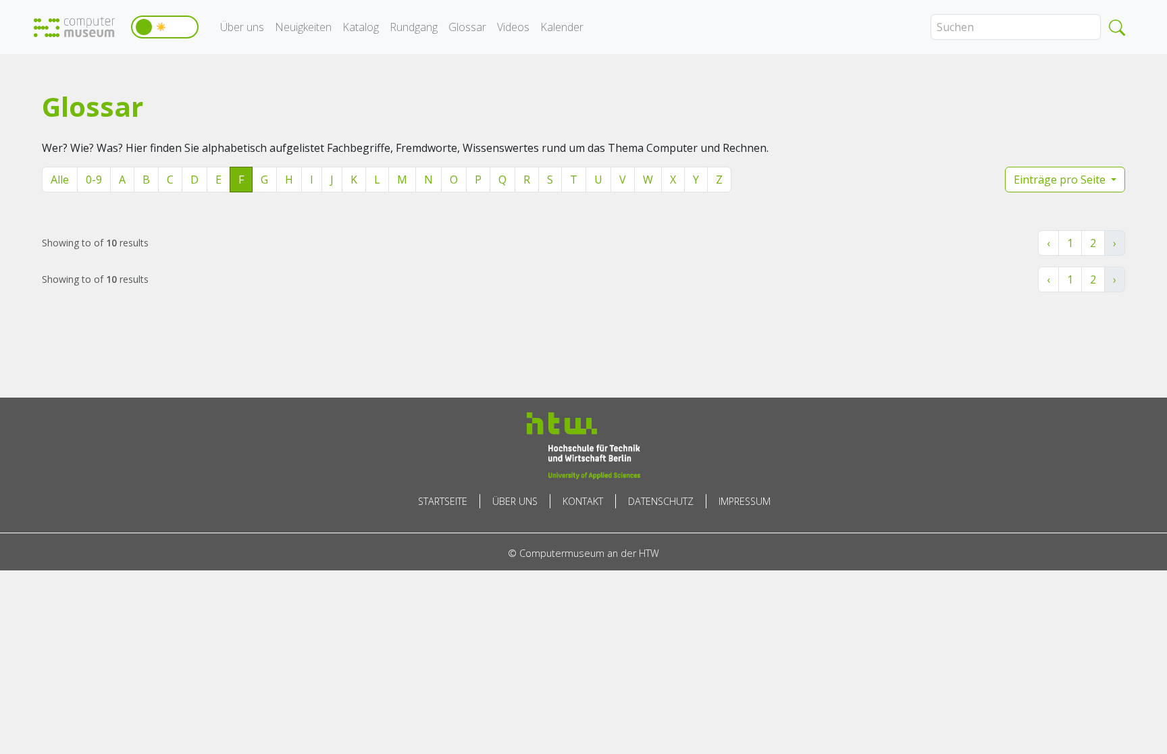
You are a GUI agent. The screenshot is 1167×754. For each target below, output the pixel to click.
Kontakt (583, 501)
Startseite (442, 501)
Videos (513, 27)
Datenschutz (661, 501)
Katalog (360, 27)
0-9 (94, 179)
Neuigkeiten (303, 27)
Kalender (562, 27)
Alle (60, 179)
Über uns (242, 27)
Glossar (467, 27)
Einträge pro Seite (1061, 179)
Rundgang (414, 27)
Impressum (745, 501)
